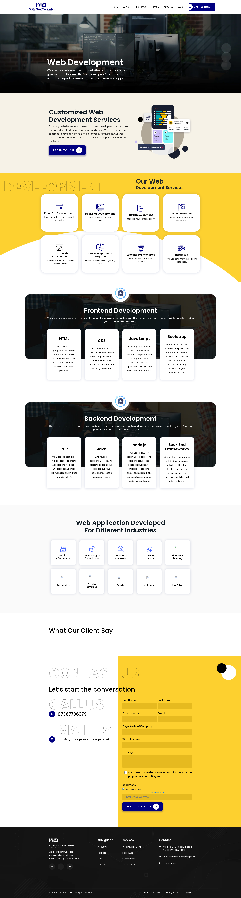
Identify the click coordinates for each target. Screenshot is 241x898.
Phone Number (131, 713)
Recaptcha (129, 785)
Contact (102, 864)
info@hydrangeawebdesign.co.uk (179, 856)
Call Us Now (202, 6)
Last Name (164, 700)
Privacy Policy (171, 892)
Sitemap (188, 892)
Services (127, 7)
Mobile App (127, 852)
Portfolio (141, 7)
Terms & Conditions (150, 892)
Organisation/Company (137, 726)
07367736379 (169, 863)
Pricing (155, 7)
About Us (168, 7)
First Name (129, 700)
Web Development (131, 846)
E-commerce (128, 858)
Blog (180, 7)
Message (128, 752)
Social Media (128, 864)
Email (161, 713)
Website (132, 739)
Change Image (157, 792)
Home (115, 7)
